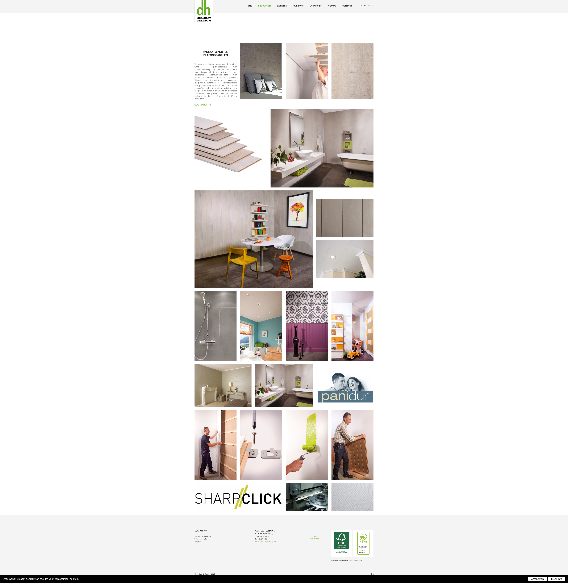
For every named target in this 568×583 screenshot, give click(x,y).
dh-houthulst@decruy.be (265, 542)
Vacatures (316, 6)
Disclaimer (314, 539)
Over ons (298, 6)
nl (362, 5)
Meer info (556, 578)
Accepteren (537, 578)
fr (365, 5)
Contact (347, 6)
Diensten (282, 6)
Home (249, 6)
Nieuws (332, 6)
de (368, 5)
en (372, 5)
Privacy (314, 536)
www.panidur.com (203, 105)
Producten (264, 6)
